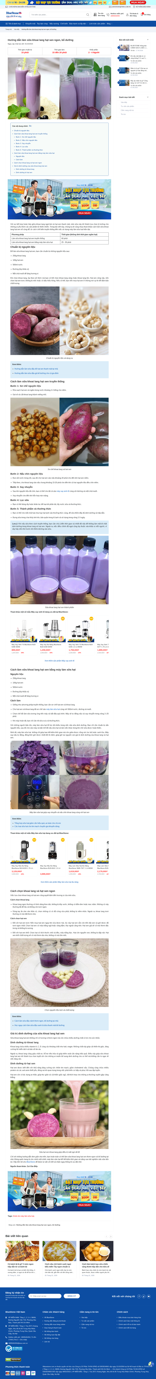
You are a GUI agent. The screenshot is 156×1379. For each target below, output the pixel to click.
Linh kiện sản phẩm (97, 24)
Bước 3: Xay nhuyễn (23, 143)
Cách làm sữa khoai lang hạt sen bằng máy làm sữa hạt (34, 153)
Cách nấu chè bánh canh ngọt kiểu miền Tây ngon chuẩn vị (58, 1265)
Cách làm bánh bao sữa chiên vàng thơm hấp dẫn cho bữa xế (95, 1265)
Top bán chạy (42, 24)
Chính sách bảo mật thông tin (129, 1321)
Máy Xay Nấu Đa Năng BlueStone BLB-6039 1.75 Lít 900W (22, 867)
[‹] (12, 635)
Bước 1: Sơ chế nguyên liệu (26, 137)
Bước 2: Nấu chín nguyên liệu (26, 140)
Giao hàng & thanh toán (53, 1328)
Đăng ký (72, 1296)
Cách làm (19, 159)
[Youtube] (149, 1296)
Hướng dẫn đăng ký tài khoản (55, 1321)
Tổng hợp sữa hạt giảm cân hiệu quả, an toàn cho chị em (38, 823)
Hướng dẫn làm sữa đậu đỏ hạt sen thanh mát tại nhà (36, 369)
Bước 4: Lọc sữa (22, 147)
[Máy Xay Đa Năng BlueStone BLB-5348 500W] (52, 629)
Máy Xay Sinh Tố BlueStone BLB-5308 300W (24, 646)
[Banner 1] (78, 2)
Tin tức (83, 1328)
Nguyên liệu (20, 156)
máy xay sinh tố (63, 491)
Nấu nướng (54, 24)
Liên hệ (47, 1342)
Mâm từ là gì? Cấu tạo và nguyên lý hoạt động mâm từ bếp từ (139, 69)
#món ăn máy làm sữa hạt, (23, 1216)
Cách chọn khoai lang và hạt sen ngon (28, 163)
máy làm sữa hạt (53, 709)
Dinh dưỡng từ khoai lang (25, 169)
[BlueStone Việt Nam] (14, 15)
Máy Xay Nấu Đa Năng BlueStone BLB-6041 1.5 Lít (50, 867)
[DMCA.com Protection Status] (13, 1359)
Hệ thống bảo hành (51, 1331)
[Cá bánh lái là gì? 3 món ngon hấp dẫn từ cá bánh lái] (22, 1251)
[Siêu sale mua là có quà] (59, 199)
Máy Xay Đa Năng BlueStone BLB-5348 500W (50, 646)
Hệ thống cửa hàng (51, 1338)
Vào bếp (84, 1317)
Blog (109, 24)
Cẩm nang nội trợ (87, 1324)
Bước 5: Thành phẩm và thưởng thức (29, 150)
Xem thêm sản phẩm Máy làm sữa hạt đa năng (59, 882)
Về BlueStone (49, 1317)
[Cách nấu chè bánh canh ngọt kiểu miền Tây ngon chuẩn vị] (59, 1251)
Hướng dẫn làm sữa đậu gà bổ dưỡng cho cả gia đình (36, 373)
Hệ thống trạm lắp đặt (52, 1335)
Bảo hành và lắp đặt (77, 24)
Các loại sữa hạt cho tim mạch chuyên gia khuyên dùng (37, 826)
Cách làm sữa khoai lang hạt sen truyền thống (30, 134)
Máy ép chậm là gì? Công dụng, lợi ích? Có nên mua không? (139, 82)
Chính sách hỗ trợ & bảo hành (129, 1324)
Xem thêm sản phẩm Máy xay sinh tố (59, 661)
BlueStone (30, 1162)
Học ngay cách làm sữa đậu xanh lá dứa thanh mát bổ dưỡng (39, 1025)
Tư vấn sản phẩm (87, 1321)
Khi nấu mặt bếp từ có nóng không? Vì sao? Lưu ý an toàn (139, 57)
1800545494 (115, 16)
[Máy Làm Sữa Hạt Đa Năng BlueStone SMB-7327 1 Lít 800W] (81, 850)
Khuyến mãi (30, 24)
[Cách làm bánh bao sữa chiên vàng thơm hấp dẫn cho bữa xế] (96, 1251)
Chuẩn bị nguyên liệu (21, 130)
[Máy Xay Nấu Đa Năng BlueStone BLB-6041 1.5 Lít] (52, 850)
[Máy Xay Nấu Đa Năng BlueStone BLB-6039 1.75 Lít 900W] (24, 850)
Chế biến (64, 24)
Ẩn (30, 126)
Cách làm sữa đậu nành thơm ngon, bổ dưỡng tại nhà (36, 1021)
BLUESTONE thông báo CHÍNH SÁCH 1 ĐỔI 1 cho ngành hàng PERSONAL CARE (139, 47)
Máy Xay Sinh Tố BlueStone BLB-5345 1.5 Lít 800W (81, 646)
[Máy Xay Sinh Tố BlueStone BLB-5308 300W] (24, 629)
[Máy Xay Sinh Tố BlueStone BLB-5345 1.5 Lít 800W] (81, 629)
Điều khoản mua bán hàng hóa (130, 1317)
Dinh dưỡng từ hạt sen (24, 172)
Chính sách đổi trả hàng (127, 1328)
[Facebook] (139, 1296)
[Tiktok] (143, 1296)
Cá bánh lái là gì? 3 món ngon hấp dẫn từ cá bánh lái (20, 1265)
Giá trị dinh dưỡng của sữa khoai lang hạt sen (30, 166)
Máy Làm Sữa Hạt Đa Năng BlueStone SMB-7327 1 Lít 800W (81, 867)
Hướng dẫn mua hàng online (54, 1324)
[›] (106, 635)
